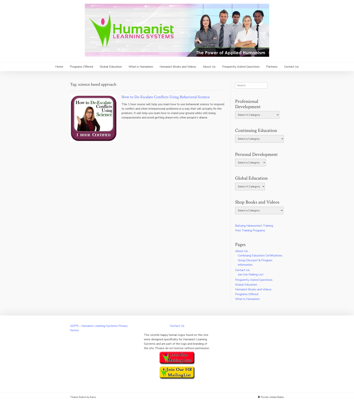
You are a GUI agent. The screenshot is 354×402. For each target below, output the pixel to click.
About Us (209, 67)
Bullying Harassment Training (254, 226)
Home (59, 67)
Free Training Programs (250, 230)
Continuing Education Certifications (260, 256)
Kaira (93, 397)
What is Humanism (141, 67)
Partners (271, 67)
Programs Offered (81, 67)
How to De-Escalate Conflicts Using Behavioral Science (166, 97)
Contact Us (291, 67)
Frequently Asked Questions (241, 67)
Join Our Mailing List (250, 274)
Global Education (111, 67)
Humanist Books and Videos (178, 67)
